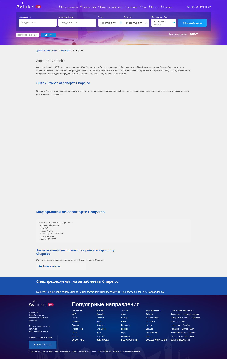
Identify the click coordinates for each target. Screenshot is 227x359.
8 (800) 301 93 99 (201, 6)
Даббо (99, 321)
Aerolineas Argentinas (49, 266)
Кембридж (125, 336)
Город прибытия (65, 17)
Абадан (100, 310)
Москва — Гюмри (178, 321)
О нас (144, 7)
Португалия (77, 310)
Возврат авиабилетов (38, 318)
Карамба (100, 314)
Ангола (75, 336)
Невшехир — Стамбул (180, 325)
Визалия (100, 325)
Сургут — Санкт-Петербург (182, 336)
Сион (123, 314)
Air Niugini (150, 321)
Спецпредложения (69, 7)
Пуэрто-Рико (77, 329)
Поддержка (132, 7)
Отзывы (154, 7)
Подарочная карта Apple (111, 7)
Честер (124, 318)
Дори (99, 333)
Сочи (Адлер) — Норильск (182, 310)
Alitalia (149, 336)
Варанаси (125, 325)
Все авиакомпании (156, 340)
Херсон (124, 310)
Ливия (74, 333)
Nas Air (149, 325)
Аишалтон (101, 329)
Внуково (124, 329)
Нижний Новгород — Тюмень (183, 333)
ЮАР (74, 314)
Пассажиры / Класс (160, 17)
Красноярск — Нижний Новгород (185, 314)
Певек (123, 321)
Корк (123, 333)
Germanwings (152, 333)
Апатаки (100, 318)
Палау (74, 318)
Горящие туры (89, 7)
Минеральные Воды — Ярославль (186, 318)
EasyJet (149, 329)
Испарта (100, 336)
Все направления (180, 340)
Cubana (149, 314)
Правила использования (39, 326)
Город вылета (25, 17)
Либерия (76, 321)
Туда (100, 17)
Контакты (167, 7)
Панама (75, 325)
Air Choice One (152, 318)
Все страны (78, 340)
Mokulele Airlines (153, 310)
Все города (103, 340)
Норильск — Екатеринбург (182, 329)
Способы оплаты (36, 315)
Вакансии (33, 321)
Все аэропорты (129, 340)
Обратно (128, 17)
